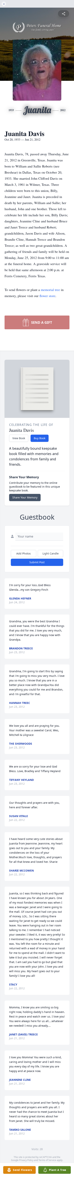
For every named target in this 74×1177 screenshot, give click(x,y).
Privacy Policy (26, 1160)
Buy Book (39, 438)
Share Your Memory (24, 497)
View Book (18, 438)
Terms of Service (47, 1160)
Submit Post (37, 562)
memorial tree (50, 289)
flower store (47, 295)
